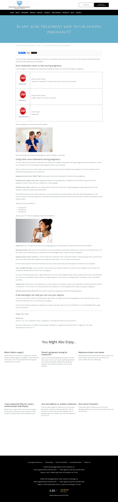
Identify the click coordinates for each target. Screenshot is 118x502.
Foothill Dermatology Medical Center (25, 45)
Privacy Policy (49, 462)
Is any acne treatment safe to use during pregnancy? (57, 45)
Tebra (66, 495)
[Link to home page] (23, 5)
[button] (101, 5)
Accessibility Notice (76, 462)
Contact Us (87, 462)
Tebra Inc (40, 462)
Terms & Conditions (61, 462)
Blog (39, 45)
